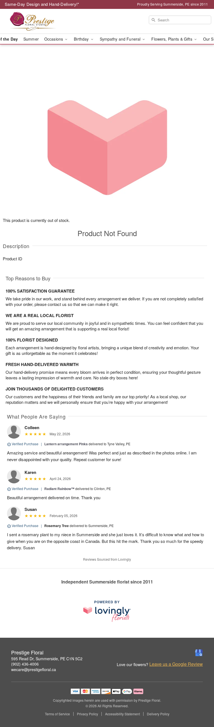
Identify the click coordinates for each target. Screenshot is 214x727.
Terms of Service (57, 714)
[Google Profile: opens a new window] (199, 653)
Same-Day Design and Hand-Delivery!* (42, 4)
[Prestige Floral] (36, 21)
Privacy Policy (87, 714)
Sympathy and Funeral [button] (121, 39)
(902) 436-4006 (25, 664)
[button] (199, 703)
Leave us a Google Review (176, 664)
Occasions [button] (54, 39)
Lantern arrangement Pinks (66, 443)
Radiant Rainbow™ (59, 488)
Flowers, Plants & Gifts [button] (172, 39)
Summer (31, 39)
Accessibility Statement (122, 714)
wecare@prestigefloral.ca (33, 669)
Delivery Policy (158, 714)
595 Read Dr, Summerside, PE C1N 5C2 (46, 658)
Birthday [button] (82, 39)
